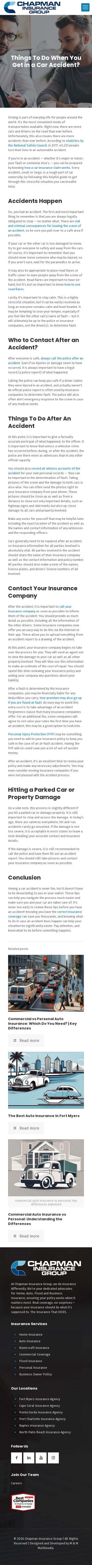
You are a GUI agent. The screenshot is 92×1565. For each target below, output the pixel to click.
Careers (16, 1483)
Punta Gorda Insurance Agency (41, 1412)
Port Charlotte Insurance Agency (42, 1419)
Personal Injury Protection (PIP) (31, 734)
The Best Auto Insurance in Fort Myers (43, 1115)
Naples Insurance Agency (37, 1425)
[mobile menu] (85, 7)
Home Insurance (30, 1334)
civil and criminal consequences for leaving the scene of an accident (44, 225)
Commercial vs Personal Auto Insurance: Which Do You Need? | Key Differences (42, 1023)
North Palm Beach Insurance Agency (45, 1432)
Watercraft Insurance (34, 1348)
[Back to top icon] (82, 1557)
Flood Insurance (30, 1361)
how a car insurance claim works (47, 168)
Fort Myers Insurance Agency (39, 1399)
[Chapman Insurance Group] (32, 7)
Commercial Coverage (34, 1354)
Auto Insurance (29, 1341)
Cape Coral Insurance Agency (39, 1405)
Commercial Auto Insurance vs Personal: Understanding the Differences (37, 1219)
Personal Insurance (33, 1367)
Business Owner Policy (35, 1374)
